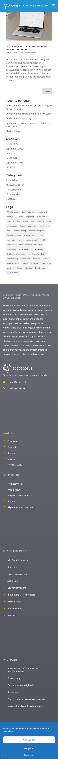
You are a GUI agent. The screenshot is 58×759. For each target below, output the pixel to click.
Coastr (22, 226)
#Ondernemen (13, 212)
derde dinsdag (20, 230)
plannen (46, 258)
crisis (9, 230)
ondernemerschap (36, 254)
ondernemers (37, 249)
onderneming (12, 258)
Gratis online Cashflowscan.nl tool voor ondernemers (27, 48)
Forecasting (13, 678)
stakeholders (46, 263)
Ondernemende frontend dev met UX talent (29, 113)
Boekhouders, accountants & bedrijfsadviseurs (22, 670)
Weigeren (29, 748)
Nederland (11, 249)
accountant (42, 212)
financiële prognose (37, 230)
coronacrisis (45, 226)
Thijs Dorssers (40, 268)
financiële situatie (14, 235)
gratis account (30, 235)
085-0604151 (17, 388)
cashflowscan (22, 221)
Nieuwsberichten (27, 52)
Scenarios (12, 692)
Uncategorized (13, 194)
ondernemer (24, 249)
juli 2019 (10, 167)
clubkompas (12, 226)
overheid (36, 258)
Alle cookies (29, 739)
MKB (43, 240)
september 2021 (14, 148)
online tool (25, 258)
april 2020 (11, 157)
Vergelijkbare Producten (20, 495)
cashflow (10, 221)
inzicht (20, 240)
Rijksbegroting (13, 263)
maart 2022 (12, 143)
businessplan (42, 216)
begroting (30, 216)
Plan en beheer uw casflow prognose (26, 698)
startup (19, 268)
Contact (28, 5)
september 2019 (14, 162)
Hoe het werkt (15, 483)
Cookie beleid (29, 755)
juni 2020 (11, 153)
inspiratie (11, 240)
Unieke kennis (12, 273)
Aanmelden (41, 5)
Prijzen (11, 501)
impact (41, 235)
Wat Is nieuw (14, 489)
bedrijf (10, 216)
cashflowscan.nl (37, 221)
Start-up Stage (13, 131)
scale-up (34, 263)
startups (28, 268)
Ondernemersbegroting (18, 118)
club (49, 221)
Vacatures (11, 198)
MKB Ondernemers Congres (30, 244)
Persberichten (13, 189)
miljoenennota (32, 240)
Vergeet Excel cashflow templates (25, 705)
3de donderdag (28, 212)
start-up (10, 268)
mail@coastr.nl (18, 381)
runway (25, 263)
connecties (32, 226)
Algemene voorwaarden (20, 507)
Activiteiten (12, 180)
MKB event (11, 244)
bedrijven (19, 216)
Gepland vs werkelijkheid (20, 685)
